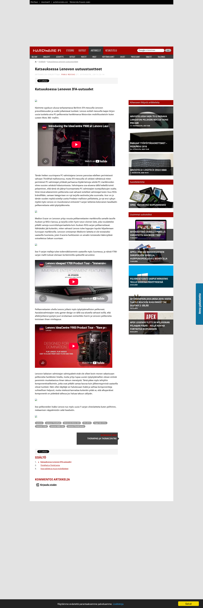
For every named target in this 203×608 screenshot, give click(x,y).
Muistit (84, 56)
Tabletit (149, 56)
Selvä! (188, 603)
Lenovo (39, 423)
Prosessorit (135, 56)
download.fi (45, 2)
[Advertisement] (101, 25)
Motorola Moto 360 (72, 423)
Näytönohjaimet (108, 56)
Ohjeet (122, 56)
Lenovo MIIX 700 (57, 426)
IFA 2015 (87, 423)
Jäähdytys (60, 56)
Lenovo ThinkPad (53, 423)
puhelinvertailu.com (60, 2)
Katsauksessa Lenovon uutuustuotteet (62, 62)
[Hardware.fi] (47, 50)
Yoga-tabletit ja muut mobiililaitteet (54, 469)
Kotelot (72, 56)
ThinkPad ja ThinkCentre (50, 465)
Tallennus (161, 56)
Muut (94, 56)
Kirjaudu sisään (48, 484)
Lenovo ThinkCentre (76, 426)
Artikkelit (42, 62)
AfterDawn (34, 2)
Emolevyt (46, 56)
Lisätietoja (118, 604)
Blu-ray (34, 56)
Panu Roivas (68, 75)
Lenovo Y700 (41, 426)
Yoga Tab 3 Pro (100, 423)
